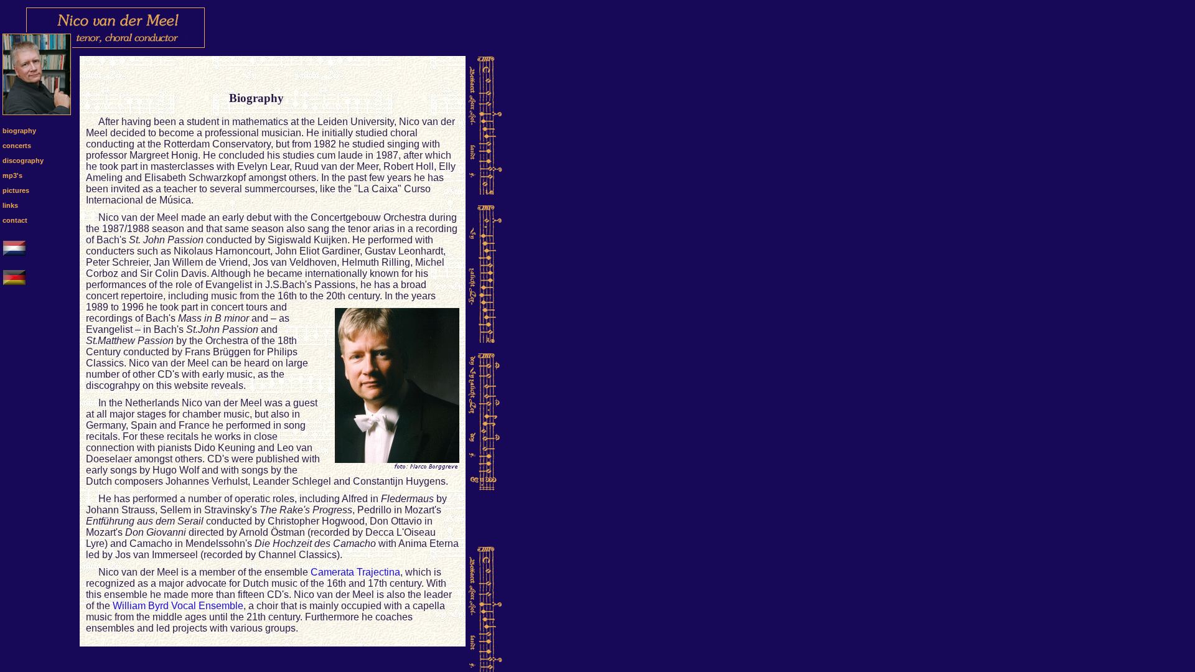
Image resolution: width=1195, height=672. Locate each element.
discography (23, 160)
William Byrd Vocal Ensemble (178, 605)
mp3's (12, 175)
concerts (16, 145)
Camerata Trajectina (355, 572)
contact (14, 220)
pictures (15, 190)
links (10, 205)
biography (19, 130)
